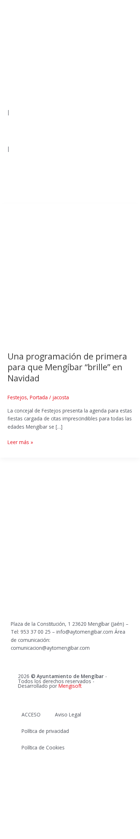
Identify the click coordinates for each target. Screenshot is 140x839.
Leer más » (20, 442)
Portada (39, 397)
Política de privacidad (45, 731)
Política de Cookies (43, 747)
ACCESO (31, 714)
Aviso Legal (68, 714)
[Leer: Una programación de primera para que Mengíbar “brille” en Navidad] (70, 273)
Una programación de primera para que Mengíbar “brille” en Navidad (67, 367)
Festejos (17, 397)
